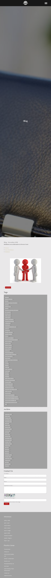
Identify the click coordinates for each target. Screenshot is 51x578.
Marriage (7, 372)
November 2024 (8, 421)
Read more (8, 287)
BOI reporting (8, 312)
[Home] (25, 5)
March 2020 (7, 434)
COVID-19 (7, 328)
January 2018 (7, 464)
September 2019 (8, 443)
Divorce (7, 248)
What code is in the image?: (10, 498)
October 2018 (8, 456)
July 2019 (7, 447)
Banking (6, 308)
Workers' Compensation (9, 558)
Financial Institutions (9, 352)
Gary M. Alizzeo (7, 525)
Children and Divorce (9, 319)
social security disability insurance (12, 398)
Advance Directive (8, 299)
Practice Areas (9, 545)
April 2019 (7, 453)
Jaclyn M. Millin (7, 533)
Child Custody (8, 315)
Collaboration (8, 323)
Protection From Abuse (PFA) (11, 389)
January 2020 (7, 436)
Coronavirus (7, 325)
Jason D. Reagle (7, 530)
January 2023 (7, 427)
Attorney (7, 304)
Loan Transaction (8, 369)
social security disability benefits (11, 396)
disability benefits (8, 334)
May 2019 (7, 451)
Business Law (8, 314)
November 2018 (8, 454)
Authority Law (8, 306)
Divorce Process (8, 345)
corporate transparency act (10, 326)
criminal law (7, 330)
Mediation (7, 251)
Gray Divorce (7, 358)
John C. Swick (6, 523)
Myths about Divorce (9, 378)
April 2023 (7, 423)
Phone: (5, 481)
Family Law (7, 350)
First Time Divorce (9, 249)
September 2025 (8, 414)
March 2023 (7, 425)
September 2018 (8, 458)
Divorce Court (8, 343)
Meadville (7, 374)
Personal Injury (7, 549)
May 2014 (7, 465)
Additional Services (8, 575)
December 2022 (8, 429)
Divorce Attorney (8, 341)
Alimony (6, 301)
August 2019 (7, 445)
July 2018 (7, 462)
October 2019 (8, 442)
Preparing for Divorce (9, 387)
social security (8, 393)
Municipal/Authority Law (9, 563)
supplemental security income (11, 402)
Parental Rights (8, 382)
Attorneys (7, 517)
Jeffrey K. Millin (7, 520)
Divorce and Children (9, 337)
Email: (5, 477)
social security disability (9, 395)
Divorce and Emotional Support (11, 339)
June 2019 (7, 449)
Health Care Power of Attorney (11, 360)
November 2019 (8, 440)
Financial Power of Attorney (10, 354)
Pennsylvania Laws (9, 384)
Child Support (7, 317)
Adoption (7, 297)
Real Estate (6, 566)
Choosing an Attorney (9, 321)
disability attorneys (9, 332)
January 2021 (7, 430)
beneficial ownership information (11, 310)
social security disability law (10, 400)
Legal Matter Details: (8, 485)
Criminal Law (6, 573)
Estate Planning (8, 349)
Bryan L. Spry (6, 540)
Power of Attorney (9, 385)
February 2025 (8, 418)
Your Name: (6, 473)
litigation (7, 365)
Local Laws (7, 371)
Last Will (6, 363)
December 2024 (8, 419)
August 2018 (7, 460)
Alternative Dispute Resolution (11, 302)
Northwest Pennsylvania (10, 380)
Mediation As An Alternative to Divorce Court (16, 244)
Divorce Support (8, 347)
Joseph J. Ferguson (8, 538)
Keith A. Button (7, 528)
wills (6, 404)
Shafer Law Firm (8, 391)
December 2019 (8, 438)
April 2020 (7, 432)
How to (6, 361)
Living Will (7, 367)
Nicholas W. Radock (8, 535)
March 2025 (7, 416)
